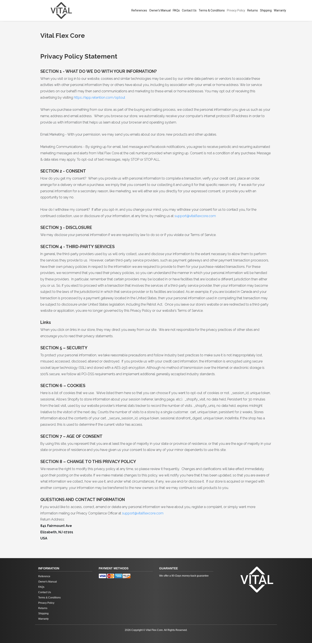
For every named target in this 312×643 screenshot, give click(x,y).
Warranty (280, 10)
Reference (44, 576)
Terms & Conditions (212, 10)
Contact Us (189, 10)
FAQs (176, 10)
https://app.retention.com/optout (99, 97)
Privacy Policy (236, 10)
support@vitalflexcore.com (195, 216)
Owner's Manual (160, 10)
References (139, 10)
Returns (252, 10)
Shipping (266, 10)
